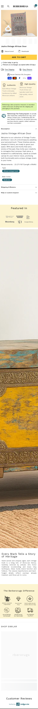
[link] (19, 680)
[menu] (2, 6)
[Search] (8, 6)
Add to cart (19, 57)
